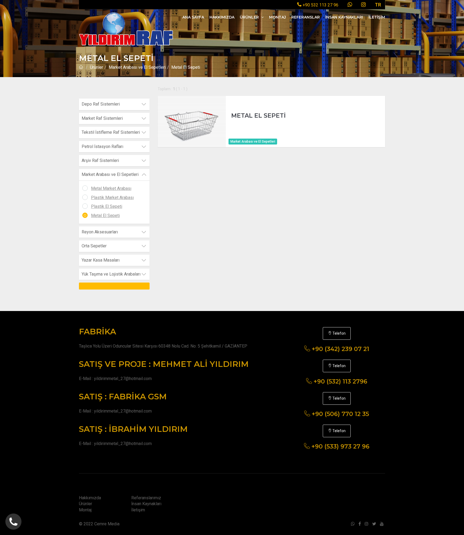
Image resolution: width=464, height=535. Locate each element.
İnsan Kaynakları (344, 17)
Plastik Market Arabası (112, 197)
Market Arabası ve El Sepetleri (137, 67)
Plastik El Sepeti (106, 206)
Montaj (277, 17)
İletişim (376, 17)
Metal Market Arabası (111, 188)
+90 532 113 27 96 (320, 5)
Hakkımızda (221, 17)
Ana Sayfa (193, 17)
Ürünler (250, 17)
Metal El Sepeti (105, 215)
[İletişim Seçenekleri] (13, 522)
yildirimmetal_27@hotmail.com (123, 378)
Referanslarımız (146, 497)
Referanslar (305, 17)
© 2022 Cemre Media (99, 523)
